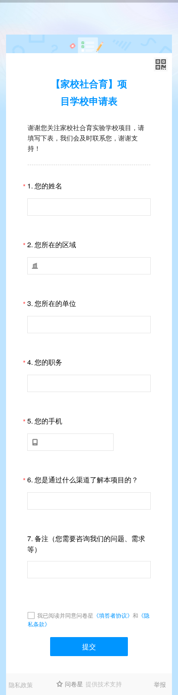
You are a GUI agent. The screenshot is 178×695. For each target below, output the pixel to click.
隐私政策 (21, 684)
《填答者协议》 (113, 615)
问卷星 (74, 683)
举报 (160, 684)
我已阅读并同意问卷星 (65, 615)
